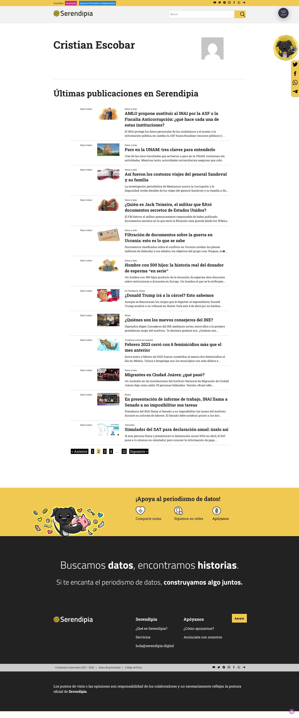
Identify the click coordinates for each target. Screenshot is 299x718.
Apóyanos (220, 518)
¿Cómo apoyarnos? (199, 628)
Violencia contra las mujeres (139, 339)
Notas (142, 290)
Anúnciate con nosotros (203, 637)
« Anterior (80, 451)
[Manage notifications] (292, 711)
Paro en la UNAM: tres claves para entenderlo (170, 149)
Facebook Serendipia (234, 2)
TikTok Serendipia (224, 2)
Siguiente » (139, 451)
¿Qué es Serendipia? (151, 628)
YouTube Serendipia (214, 2)
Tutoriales (130, 424)
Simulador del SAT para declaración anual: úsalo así (176, 429)
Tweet (295, 64)
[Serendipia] (74, 16)
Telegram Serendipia (244, 2)
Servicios (143, 637)
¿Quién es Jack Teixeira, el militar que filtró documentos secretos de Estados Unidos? (168, 207)
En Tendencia (131, 290)
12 (124, 451)
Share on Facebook (295, 73)
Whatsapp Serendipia (239, 2)
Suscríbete (58, 3)
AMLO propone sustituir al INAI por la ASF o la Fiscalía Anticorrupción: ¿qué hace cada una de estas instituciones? (172, 119)
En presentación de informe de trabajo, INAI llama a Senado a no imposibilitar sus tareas (176, 402)
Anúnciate (71, 3)
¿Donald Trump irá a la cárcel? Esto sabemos (169, 295)
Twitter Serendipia (219, 2)
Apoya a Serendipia (286, 48)
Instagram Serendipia (229, 2)
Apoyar (239, 618)
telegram (295, 91)
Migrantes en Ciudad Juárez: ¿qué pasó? (165, 374)
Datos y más (131, 108)
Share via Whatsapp (295, 82)
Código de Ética (133, 667)
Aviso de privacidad (109, 667)
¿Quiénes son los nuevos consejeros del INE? (169, 320)
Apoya (97, 3)
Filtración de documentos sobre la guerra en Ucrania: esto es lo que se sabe (168, 237)
